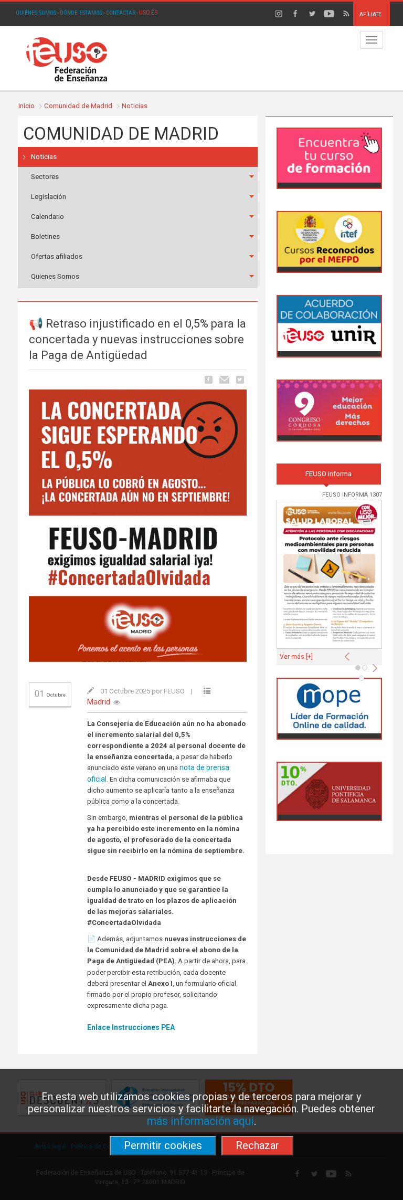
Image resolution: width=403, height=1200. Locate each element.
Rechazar (257, 1145)
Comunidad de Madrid (78, 106)
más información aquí (200, 1121)
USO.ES (148, 12)
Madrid (98, 702)
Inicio (26, 106)
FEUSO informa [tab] (328, 474)
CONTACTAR (120, 12)
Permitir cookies (163, 1145)
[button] (349, 653)
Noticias (134, 106)
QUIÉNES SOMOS (36, 12)
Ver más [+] (296, 656)
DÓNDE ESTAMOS (81, 12)
